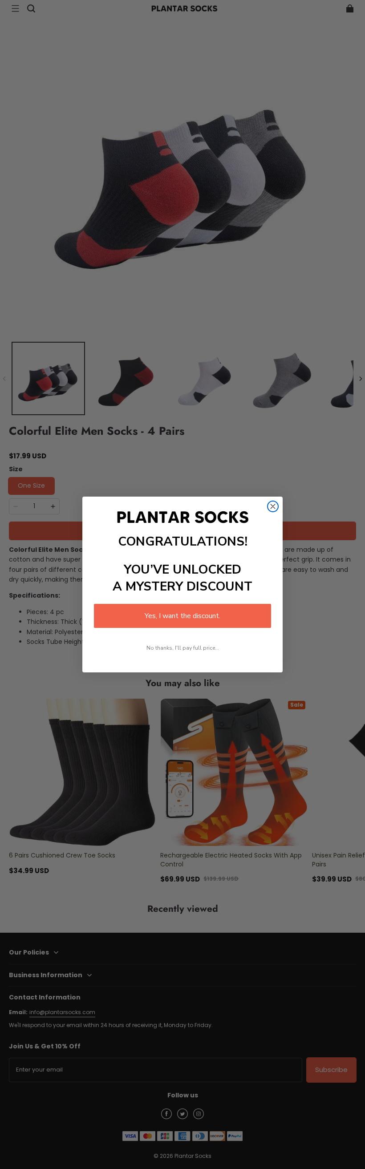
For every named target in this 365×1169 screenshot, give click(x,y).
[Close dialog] (273, 506)
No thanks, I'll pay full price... (182, 647)
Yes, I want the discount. (182, 616)
